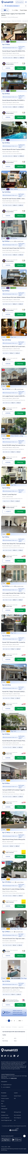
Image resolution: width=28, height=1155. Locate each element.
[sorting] (10, 10)
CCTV (15, 1038)
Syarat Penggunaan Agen (6, 1120)
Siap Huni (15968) (16, 21)
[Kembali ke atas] (24, 1136)
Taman (15, 1040)
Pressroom (3, 1106)
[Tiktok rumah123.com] (18, 1056)
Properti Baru (15, 10)
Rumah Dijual (8, 1027)
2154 (20, 1020)
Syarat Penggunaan (5, 1117)
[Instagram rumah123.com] (8, 1056)
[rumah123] (14, 1050)
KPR (15, 1098)
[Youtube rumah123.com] (11, 1056)
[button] (13, 6)
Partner (2, 1101)
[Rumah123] (7, 2)
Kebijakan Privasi (4, 1115)
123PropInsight (4, 1108)
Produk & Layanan (5, 1098)
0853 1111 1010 (14, 1078)
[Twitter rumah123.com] (5, 1056)
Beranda (2, 1027)
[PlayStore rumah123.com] (16, 1139)
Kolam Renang (5, 1040)
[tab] (14, 1035)
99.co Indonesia (17, 1115)
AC (3, 1038)
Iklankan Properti (17, 1096)
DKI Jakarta (14, 1027)
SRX (15, 1120)
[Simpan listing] (25, 25)
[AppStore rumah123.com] (6, 1139)
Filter (6, 10)
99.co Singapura (17, 1117)
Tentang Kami (4, 1096)
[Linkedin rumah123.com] (14, 1056)
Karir (2, 1103)
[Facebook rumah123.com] (2, 1056)
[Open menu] (26, 2)
